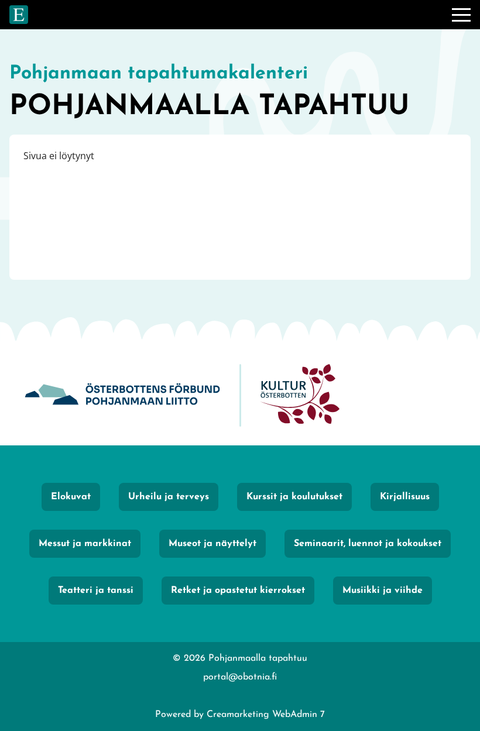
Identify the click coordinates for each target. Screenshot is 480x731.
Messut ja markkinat (85, 543)
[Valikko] (461, 14)
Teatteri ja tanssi (95, 590)
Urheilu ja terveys (168, 497)
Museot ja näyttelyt (212, 543)
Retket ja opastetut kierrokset (238, 590)
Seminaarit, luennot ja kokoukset (367, 543)
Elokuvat (71, 497)
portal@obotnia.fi (240, 677)
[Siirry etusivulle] (18, 14)
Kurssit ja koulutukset (294, 497)
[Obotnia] (122, 395)
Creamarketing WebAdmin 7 (266, 714)
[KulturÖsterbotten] (300, 395)
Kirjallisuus (405, 497)
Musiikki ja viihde (382, 590)
